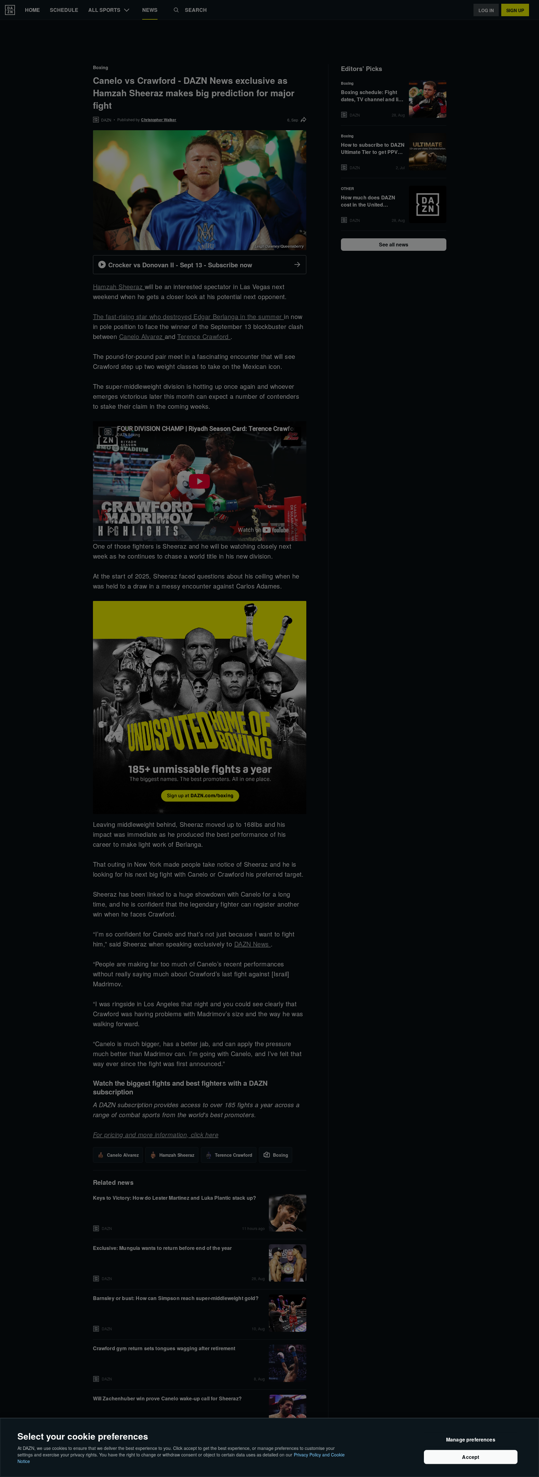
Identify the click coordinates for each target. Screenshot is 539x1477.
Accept (470, 1456)
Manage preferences (470, 1439)
